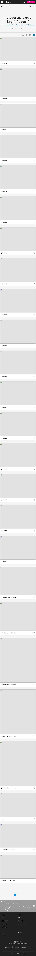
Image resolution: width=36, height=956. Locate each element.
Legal (3, 932)
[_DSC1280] (18, 548)
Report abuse (21, 924)
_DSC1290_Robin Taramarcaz (9, 633)
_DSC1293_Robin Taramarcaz (9, 736)
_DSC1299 (4, 819)
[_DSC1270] (18, 455)
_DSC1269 (4, 438)
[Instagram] (24, 954)
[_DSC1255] (18, 208)
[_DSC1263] (18, 332)
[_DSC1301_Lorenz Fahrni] (18, 867)
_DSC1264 (4, 376)
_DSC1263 (4, 345)
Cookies (20, 921)
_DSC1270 (4, 469)
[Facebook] (12, 954)
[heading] (7, 2)
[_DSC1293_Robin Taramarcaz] (18, 711)
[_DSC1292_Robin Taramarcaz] (18, 660)
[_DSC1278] (18, 517)
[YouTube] (18, 954)
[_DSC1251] (18, 116)
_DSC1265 (4, 407)
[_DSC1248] (18, 49)
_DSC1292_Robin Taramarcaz (9, 684)
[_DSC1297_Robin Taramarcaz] (18, 763)
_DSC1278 (4, 531)
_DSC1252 (4, 160)
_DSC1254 (4, 191)
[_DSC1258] (18, 239)
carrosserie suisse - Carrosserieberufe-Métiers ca (19, 25)
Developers (5, 921)
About (3, 915)
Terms (3, 935)
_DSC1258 (4, 253)
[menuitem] (24, 2)
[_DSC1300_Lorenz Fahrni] (18, 836)
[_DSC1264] (18, 362)
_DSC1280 (4, 561)
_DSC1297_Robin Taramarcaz (9, 788)
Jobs (19, 915)
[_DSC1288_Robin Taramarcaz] (18, 581)
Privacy (20, 932)
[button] (30, 6)
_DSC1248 (4, 63)
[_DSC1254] (18, 177)
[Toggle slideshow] (23, 35)
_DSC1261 (4, 284)
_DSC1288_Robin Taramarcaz (9, 597)
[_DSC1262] (18, 301)
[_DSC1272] (18, 486)
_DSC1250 (4, 98)
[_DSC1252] (18, 146)
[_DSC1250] (18, 82)
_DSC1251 (3, 129)
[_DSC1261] (18, 270)
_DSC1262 (4, 315)
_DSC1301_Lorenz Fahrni (8, 880)
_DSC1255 (4, 222)
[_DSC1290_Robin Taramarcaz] (18, 616)
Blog (3, 918)
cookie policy (7, 910)
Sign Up (31, 2)
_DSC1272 (4, 500)
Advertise (20, 918)
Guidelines (5, 924)
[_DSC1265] (18, 393)
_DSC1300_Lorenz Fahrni (8, 850)
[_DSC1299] (18, 805)
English (4, 927)
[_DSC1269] (18, 424)
